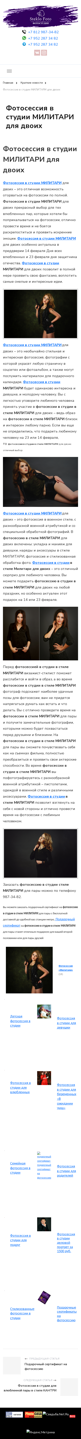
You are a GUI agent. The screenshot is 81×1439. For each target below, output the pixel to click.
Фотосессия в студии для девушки (66, 1023)
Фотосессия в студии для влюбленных (20, 1087)
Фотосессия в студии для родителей (66, 1171)
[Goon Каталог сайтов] (14, 1414)
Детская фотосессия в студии (20, 1021)
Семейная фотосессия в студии (20, 1168)
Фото (72, 1416)
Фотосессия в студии (40, 263)
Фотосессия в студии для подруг (20, 1240)
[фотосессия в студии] (44, 1006)
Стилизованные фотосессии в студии (22, 1313)
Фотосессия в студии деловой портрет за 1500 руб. (66, 1243)
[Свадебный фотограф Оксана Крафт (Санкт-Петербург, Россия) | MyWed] (40, 1425)
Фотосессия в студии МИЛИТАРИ (32, 183)
